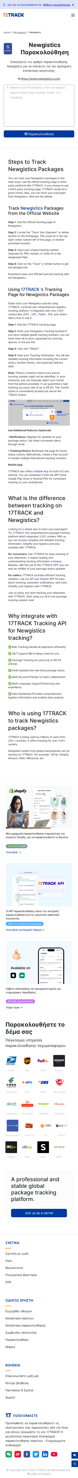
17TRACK (31, 289)
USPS (26, 314)
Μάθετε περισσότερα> (57, 4)
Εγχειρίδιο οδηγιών (18, 1311)
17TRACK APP (50, 564)
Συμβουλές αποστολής (21, 1332)
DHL (51, 314)
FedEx (43, 314)
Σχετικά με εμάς (17, 1253)
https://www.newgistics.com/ (40, 79)
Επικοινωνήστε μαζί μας (22, 1376)
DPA (8, 1282)
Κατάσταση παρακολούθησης (25, 1325)
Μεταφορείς (20, 32)
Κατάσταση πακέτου (19, 1318)
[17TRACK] (13, 15)
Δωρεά (10, 1397)
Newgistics (31, 208)
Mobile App (42, 471)
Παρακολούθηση (16, 1340)
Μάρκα (10, 1347)
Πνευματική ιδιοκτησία (21, 1275)
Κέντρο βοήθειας (17, 1383)
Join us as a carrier (39, 1213)
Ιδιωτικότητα (14, 1268)
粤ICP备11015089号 (39, 1473)
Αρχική (7, 32)
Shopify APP (47, 578)
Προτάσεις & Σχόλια (19, 1390)
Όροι (8, 1260)
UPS (34, 314)
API (32, 578)
